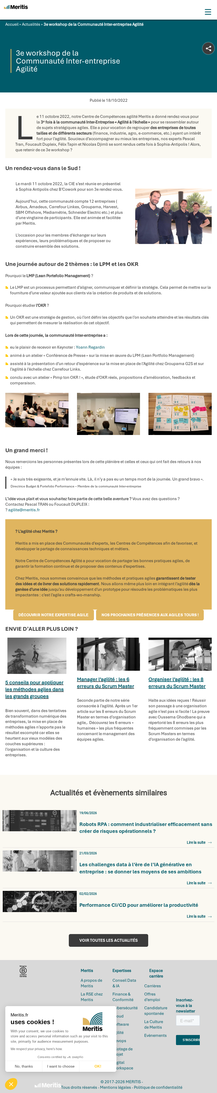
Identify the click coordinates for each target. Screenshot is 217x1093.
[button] (11, 1084)
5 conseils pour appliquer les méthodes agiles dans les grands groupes (34, 689)
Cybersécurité (125, 1008)
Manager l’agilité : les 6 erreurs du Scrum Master (105, 683)
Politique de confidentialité (158, 1087)
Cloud (118, 1016)
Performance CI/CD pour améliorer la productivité (138, 905)
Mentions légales (115, 1087)
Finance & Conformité (122, 997)
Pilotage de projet (122, 1051)
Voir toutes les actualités (108, 940)
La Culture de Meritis (153, 1024)
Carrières (152, 986)
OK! (97, 1066)
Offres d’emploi (152, 997)
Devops (119, 1040)
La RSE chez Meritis (92, 997)
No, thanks (24, 1066)
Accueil (12, 24)
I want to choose (61, 1066)
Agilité (118, 1032)
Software (120, 1024)
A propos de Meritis (91, 983)
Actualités (31, 24)
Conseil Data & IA (124, 983)
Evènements (155, 1035)
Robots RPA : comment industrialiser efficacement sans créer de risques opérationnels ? (145, 827)
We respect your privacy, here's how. (36, 1049)
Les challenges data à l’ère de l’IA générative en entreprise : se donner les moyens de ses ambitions (140, 868)
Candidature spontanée (155, 1010)
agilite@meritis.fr (24, 510)
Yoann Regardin (90, 347)
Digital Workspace (122, 1065)
